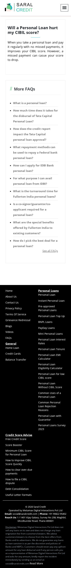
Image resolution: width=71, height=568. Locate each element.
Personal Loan (46, 294)
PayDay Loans (46, 328)
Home (9, 290)
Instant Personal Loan (51, 300)
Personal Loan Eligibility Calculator (50, 366)
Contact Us (12, 302)
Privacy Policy (13, 308)
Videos (9, 332)
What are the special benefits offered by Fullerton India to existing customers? (33, 227)
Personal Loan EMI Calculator (49, 356)
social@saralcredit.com (24, 513)
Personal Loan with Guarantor (49, 417)
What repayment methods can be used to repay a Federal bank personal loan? (35, 152)
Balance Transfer (15, 359)
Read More (36, 563)
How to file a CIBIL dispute (16, 481)
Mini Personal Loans (50, 333)
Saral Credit (39, 506)
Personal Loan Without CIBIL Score (50, 385)
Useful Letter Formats (18, 495)
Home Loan (12, 348)
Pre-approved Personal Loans (47, 308)
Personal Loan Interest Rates (52, 341)
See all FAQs (50, 251)
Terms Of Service (15, 314)
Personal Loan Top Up (51, 316)
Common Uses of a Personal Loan (49, 394)
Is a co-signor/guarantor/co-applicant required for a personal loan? (32, 209)
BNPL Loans (45, 322)
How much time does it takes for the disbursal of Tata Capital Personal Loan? (35, 116)
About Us (11, 296)
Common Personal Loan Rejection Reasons (49, 406)
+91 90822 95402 (57, 513)
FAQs (8, 338)
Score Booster (13, 445)
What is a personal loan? (30, 103)
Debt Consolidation (17, 489)
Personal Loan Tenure (51, 349)
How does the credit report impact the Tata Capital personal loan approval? (31, 134)
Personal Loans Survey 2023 (52, 427)
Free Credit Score (15, 439)
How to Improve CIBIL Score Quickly (18, 462)
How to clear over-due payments (18, 471)
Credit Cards (13, 353)
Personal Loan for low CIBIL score (51, 375)
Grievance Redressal (17, 320)
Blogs (8, 326)
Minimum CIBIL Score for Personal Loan (18, 452)
